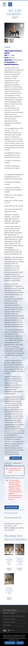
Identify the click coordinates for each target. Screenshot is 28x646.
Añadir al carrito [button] (9, 569)
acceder (12, 528)
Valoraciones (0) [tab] (11, 507)
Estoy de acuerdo (10, 642)
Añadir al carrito (15, 458)
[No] (26, 639)
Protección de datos (10, 610)
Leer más (20, 642)
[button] (21, 25)
